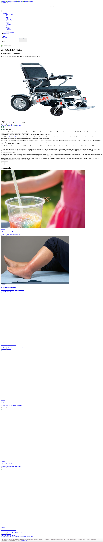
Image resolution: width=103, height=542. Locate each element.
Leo (7, 25)
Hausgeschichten (10, 32)
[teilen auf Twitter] (4, 125)
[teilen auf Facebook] (11, 125)
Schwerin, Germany (51, 6)
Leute (7, 31)
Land (7, 18)
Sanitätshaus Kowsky (14, 136)
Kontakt (5, 37)
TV (4, 36)
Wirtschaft (8, 19)
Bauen (7, 27)
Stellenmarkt (9, 20)
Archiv (4, 34)
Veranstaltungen (9, 14)
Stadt (7, 17)
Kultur (7, 22)
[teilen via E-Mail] (18, 125)
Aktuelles (8, 15)
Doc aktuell (8, 24)
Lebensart (8, 29)
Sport (7, 23)
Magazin (5, 13)
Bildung (8, 28)
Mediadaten (6, 33)
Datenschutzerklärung (24, 540)
